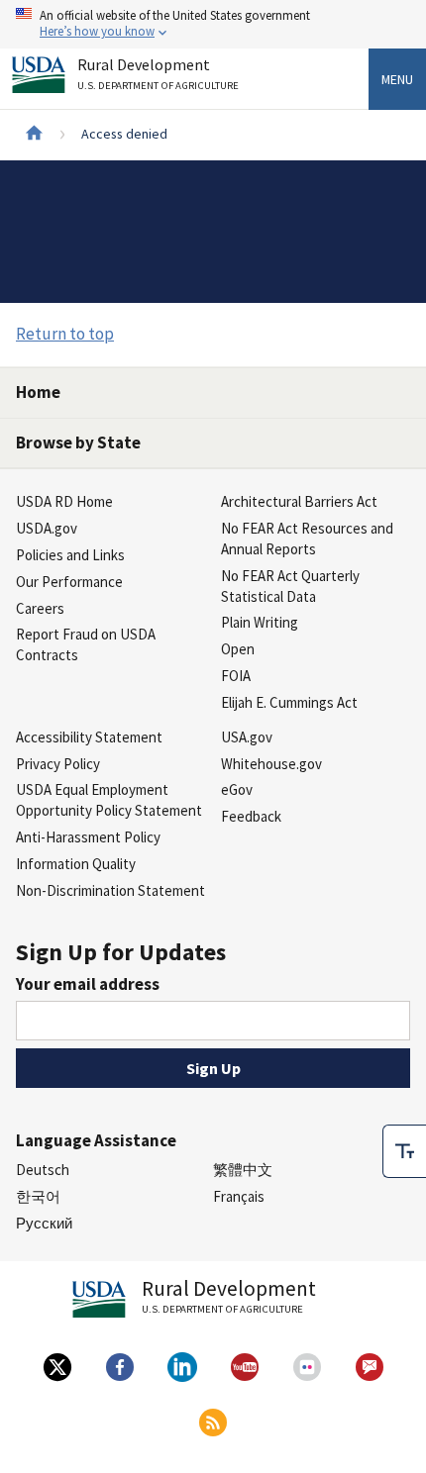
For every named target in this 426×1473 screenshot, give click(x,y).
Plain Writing (259, 622)
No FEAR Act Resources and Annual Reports (307, 538)
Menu (397, 79)
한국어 (38, 1196)
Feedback (251, 816)
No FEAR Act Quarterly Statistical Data (290, 586)
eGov (237, 789)
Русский (44, 1223)
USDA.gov (46, 528)
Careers (40, 608)
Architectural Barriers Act (299, 501)
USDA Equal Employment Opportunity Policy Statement (109, 800)
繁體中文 (242, 1169)
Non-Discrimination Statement (110, 890)
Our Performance (69, 581)
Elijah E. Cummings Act (289, 702)
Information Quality (76, 863)
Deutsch (42, 1169)
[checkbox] (404, 1151)
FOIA (236, 675)
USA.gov (246, 737)
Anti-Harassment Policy (88, 837)
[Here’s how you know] (213, 24)
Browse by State (78, 442)
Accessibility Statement (89, 737)
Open (238, 648)
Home (38, 392)
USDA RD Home (64, 501)
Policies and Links (70, 554)
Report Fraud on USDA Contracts (86, 644)
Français (239, 1196)
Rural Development (158, 74)
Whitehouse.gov (271, 763)
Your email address (88, 984)
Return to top (65, 333)
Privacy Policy (58, 763)
